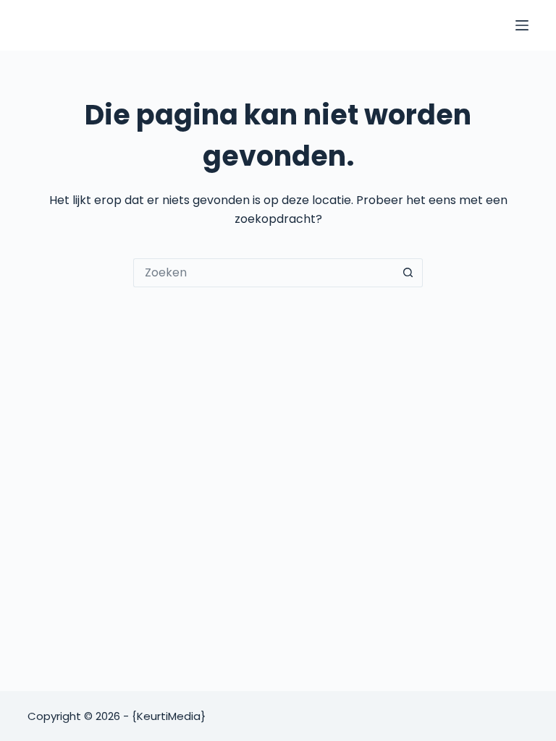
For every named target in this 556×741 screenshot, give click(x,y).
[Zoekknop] (408, 272)
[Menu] (521, 25)
